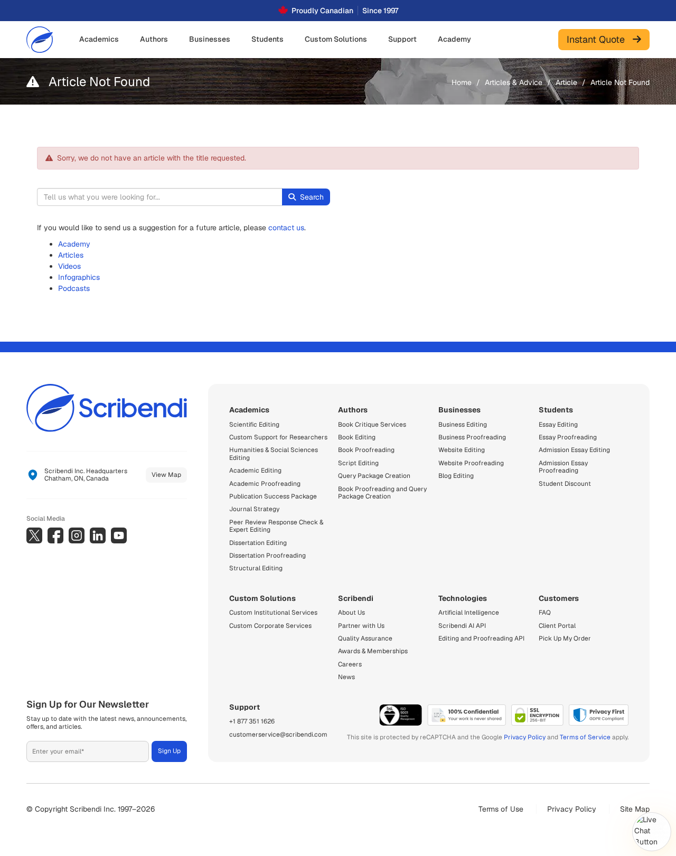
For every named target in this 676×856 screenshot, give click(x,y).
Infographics (79, 277)
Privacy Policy (525, 737)
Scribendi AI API (462, 626)
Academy (74, 244)
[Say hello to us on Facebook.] (55, 535)
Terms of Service (585, 737)
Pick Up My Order (565, 638)
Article (566, 82)
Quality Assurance (365, 638)
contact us (286, 227)
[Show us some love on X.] (34, 535)
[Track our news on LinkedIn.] (98, 535)
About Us (351, 612)
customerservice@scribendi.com (278, 734)
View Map (166, 475)
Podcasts (74, 288)
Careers (350, 664)
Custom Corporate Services (270, 626)
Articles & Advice (513, 82)
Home (462, 82)
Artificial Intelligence (468, 612)
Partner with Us (361, 626)
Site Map (635, 809)
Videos (69, 266)
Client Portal (557, 626)
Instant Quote (600, 39)
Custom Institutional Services (273, 612)
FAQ (545, 612)
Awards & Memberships (373, 651)
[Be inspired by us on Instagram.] (76, 535)
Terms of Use (500, 809)
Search (312, 197)
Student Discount (565, 483)
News (346, 677)
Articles (70, 255)
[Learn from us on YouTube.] (119, 535)
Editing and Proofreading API (481, 638)
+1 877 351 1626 (252, 721)
